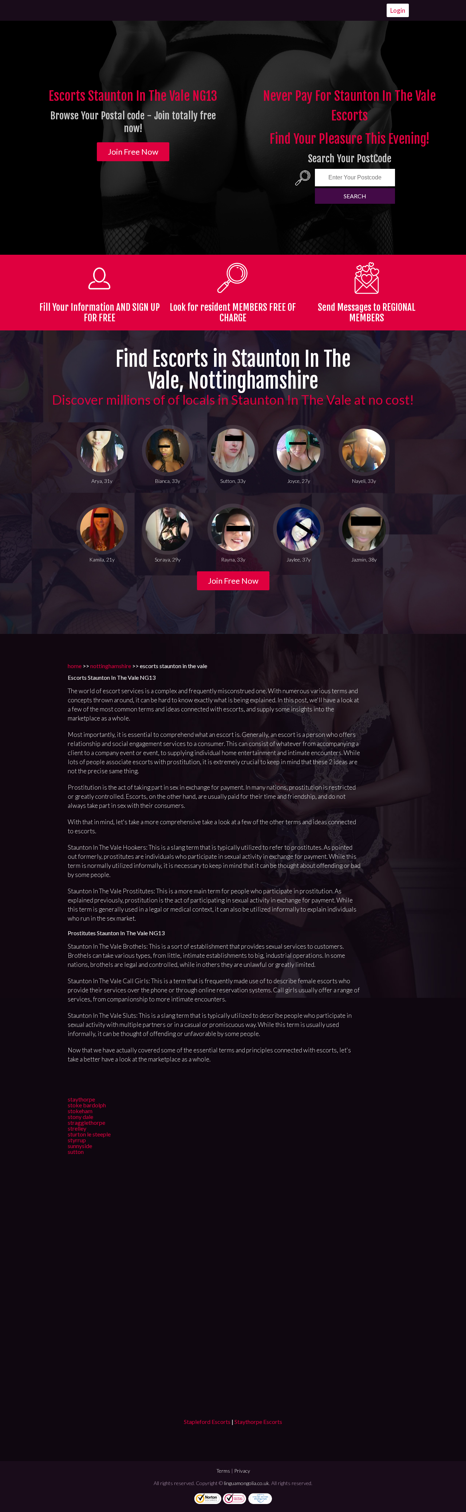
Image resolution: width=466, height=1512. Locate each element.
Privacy (242, 1471)
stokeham (80, 1110)
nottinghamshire (110, 665)
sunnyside (80, 1145)
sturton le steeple (89, 1134)
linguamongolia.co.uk (246, 1483)
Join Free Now (133, 151)
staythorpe (81, 1099)
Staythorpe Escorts (258, 1421)
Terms (223, 1471)
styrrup (77, 1139)
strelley (77, 1128)
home (75, 665)
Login (397, 10)
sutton (76, 1151)
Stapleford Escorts (207, 1421)
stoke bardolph (87, 1105)
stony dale (80, 1116)
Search (355, 196)
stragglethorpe (86, 1122)
